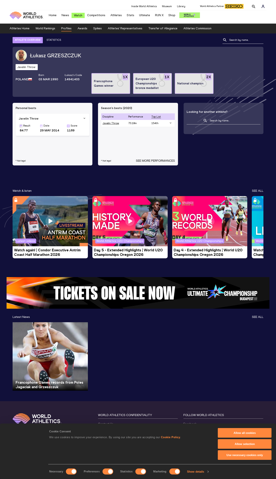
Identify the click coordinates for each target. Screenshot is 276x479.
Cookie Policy (170, 437)
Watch (78, 15)
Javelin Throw (111, 123)
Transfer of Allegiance (162, 28)
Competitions (96, 15)
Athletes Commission (197, 28)
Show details (195, 471)
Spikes (97, 28)
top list (156, 116)
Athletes (116, 15)
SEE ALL (257, 191)
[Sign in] (263, 6)
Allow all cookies (245, 432)
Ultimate (144, 15)
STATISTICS (54, 40)
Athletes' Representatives (125, 28)
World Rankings (45, 28)
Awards (82, 28)
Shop (171, 15)
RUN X (159, 15)
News (65, 15)
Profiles (66, 28)
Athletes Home (19, 28)
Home (53, 15)
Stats (130, 15)
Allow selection (245, 444)
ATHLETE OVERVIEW (28, 40)
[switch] (108, 471)
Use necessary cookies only (244, 455)
